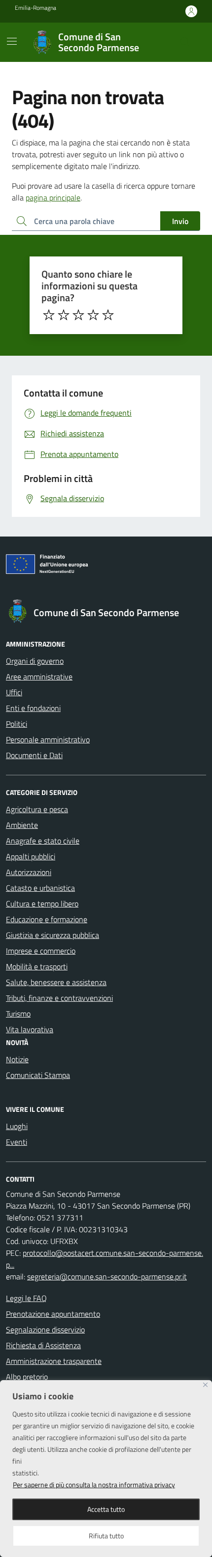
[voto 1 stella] (48, 315)
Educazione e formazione (46, 919)
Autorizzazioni (28, 872)
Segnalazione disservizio (45, 1329)
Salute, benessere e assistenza (56, 982)
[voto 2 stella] (63, 315)
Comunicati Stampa (38, 1075)
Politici (16, 724)
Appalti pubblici (30, 856)
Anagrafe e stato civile (42, 841)
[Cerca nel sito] (185, 42)
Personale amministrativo (48, 739)
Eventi (16, 1142)
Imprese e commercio (40, 951)
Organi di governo (35, 661)
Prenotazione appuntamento (53, 1314)
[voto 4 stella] (93, 315)
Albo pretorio (27, 1377)
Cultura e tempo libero (42, 903)
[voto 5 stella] (108, 315)
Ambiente (22, 825)
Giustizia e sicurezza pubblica (52, 935)
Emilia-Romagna (35, 7)
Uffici (14, 692)
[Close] (205, 1385)
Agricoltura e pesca (37, 809)
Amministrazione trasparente (54, 1361)
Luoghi (17, 1126)
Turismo (18, 1013)
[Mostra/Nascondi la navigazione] (12, 41)
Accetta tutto (106, 1509)
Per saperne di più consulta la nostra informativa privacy (94, 1484)
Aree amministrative (39, 676)
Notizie (17, 1059)
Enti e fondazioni (33, 708)
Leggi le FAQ (26, 1298)
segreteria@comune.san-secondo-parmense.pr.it (107, 1276)
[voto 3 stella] (78, 315)
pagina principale (53, 197)
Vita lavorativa (29, 1029)
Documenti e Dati (34, 755)
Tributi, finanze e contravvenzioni (59, 998)
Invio (180, 221)
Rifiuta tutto (106, 1535)
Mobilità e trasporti (37, 966)
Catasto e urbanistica (40, 888)
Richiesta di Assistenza (43, 1345)
